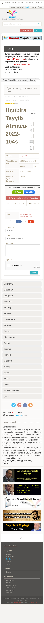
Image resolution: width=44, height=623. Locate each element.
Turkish (40, 7)
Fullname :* (10, 227)
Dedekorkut (9, 319)
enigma (7, 349)
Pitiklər (7, 2)
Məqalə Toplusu (17, 2)
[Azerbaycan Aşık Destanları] (22, 490)
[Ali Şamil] (22, 475)
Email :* (8, 235)
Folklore (7, 325)
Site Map (9, 593)
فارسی (13, 7)
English (27, 7)
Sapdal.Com (17, 602)
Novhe (7, 367)
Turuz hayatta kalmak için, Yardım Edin (24, 198)
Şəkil (6, 396)
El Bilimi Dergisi (11, 390)
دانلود (30, 192)
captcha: (9, 260)
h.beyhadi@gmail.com (15, 59)
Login (38, 30)
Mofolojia (8, 307)
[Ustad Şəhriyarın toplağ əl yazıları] (22, 516)
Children (8, 361)
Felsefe (7, 313)
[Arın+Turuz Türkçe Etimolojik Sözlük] (22, 503)
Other (6, 384)
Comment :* (10, 243)
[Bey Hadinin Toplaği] (22, 527)
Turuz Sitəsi (10, 422)
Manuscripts (9, 337)
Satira (7, 373)
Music (7, 378)
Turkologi (8, 301)
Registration (27, 30)
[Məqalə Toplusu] (22, 39)
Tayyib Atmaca (25, 156)
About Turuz (29, 2)
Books (32, 80)
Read (19, 192)
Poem (7, 331)
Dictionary (8, 290)
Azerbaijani (20, 7)
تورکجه (34, 7)
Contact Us (38, 2)
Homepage (10, 580)
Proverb (7, 355)
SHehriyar (8, 284)
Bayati (7, 343)
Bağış (10, 49)
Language (8, 296)
